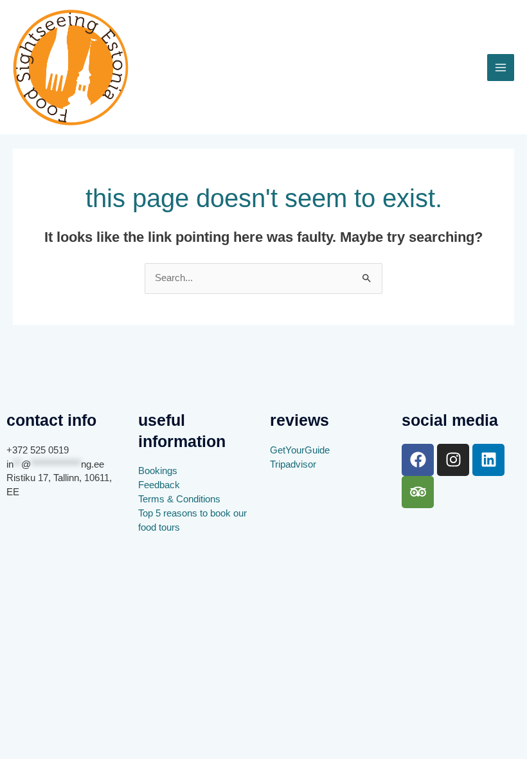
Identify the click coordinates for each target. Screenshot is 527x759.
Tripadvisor (293, 464)
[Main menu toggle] (500, 67)
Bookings (157, 471)
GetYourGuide (300, 450)
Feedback (159, 485)
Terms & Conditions (179, 499)
